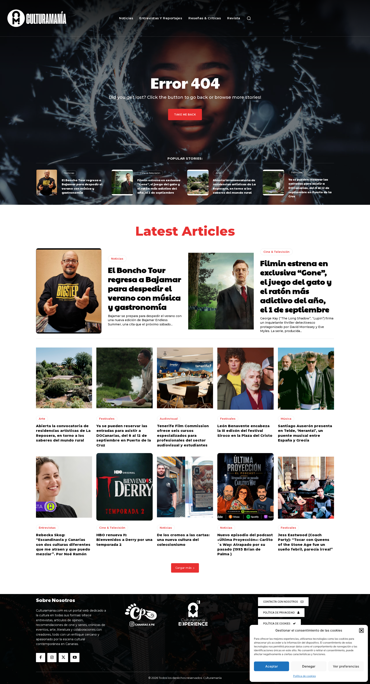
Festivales (297, 172)
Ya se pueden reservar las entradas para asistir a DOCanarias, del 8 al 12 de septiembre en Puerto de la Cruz (309, 187)
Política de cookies (304, 676)
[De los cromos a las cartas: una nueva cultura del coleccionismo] (185, 487)
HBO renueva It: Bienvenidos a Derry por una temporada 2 (124, 540)
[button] (361, 630)
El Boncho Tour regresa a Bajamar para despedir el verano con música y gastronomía (82, 186)
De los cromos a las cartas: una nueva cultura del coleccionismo (183, 540)
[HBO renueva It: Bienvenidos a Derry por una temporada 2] (124, 487)
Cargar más (183, 567)
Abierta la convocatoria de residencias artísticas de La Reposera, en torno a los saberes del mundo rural (234, 186)
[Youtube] (74, 657)
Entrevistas (47, 527)
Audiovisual (169, 418)
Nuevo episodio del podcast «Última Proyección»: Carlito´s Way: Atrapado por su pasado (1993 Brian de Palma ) (245, 544)
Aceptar (271, 666)
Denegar (308, 666)
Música (286, 418)
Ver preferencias (346, 666)
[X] (63, 657)
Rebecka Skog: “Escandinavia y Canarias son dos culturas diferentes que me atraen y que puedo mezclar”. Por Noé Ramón (63, 544)
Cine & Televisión (150, 173)
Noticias (69, 173)
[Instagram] (52, 657)
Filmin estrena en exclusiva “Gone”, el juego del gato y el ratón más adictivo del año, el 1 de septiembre (158, 186)
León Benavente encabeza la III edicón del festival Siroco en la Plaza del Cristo (244, 431)
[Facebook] (40, 657)
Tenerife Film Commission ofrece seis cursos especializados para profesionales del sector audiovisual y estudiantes (183, 435)
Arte (218, 173)
